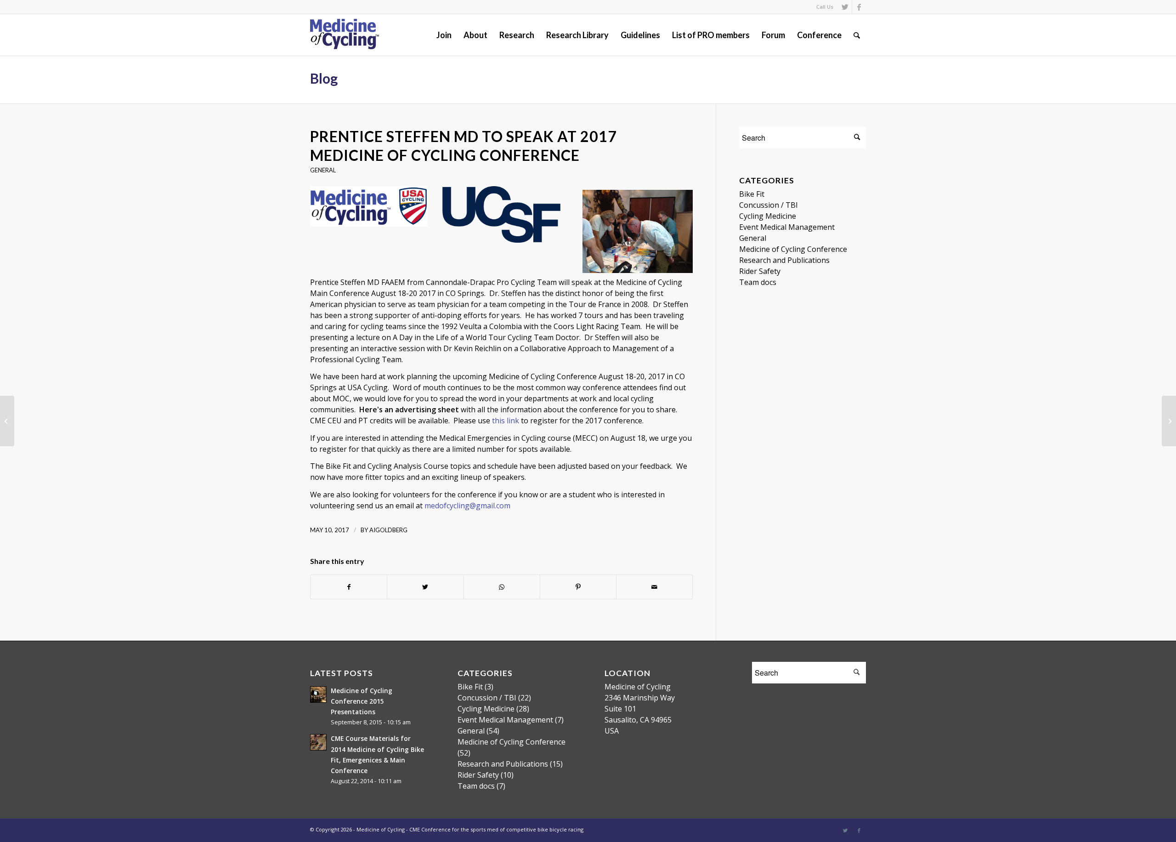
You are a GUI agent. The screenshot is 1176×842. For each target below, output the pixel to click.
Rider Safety (759, 271)
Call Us (824, 6)
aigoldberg (388, 530)
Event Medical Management (787, 227)
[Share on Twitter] (425, 587)
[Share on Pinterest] (578, 587)
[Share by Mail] (654, 587)
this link (505, 420)
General (323, 170)
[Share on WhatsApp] (502, 587)
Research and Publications (784, 260)
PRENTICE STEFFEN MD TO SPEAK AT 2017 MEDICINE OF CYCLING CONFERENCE (463, 146)
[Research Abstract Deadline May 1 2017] (7, 421)
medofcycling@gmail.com (467, 506)
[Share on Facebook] (349, 587)
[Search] (857, 35)
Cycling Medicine (767, 216)
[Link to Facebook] (859, 7)
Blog (324, 78)
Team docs (757, 282)
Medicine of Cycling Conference (793, 249)
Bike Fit (751, 194)
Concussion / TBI (768, 205)
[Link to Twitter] (845, 7)
